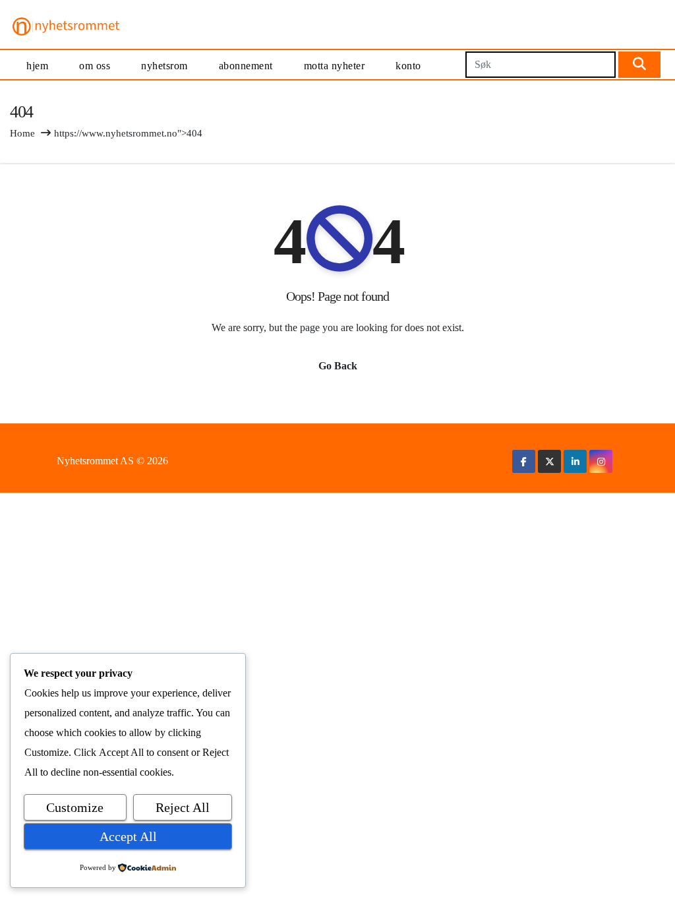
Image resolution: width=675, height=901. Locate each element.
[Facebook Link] (523, 461)
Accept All (128, 836)
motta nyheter (334, 65)
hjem (37, 65)
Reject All (183, 807)
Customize (74, 807)
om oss (94, 65)
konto (408, 65)
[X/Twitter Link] (550, 461)
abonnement (246, 65)
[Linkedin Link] (575, 461)
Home (22, 133)
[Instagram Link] (601, 461)
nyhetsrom (164, 65)
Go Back (337, 365)
